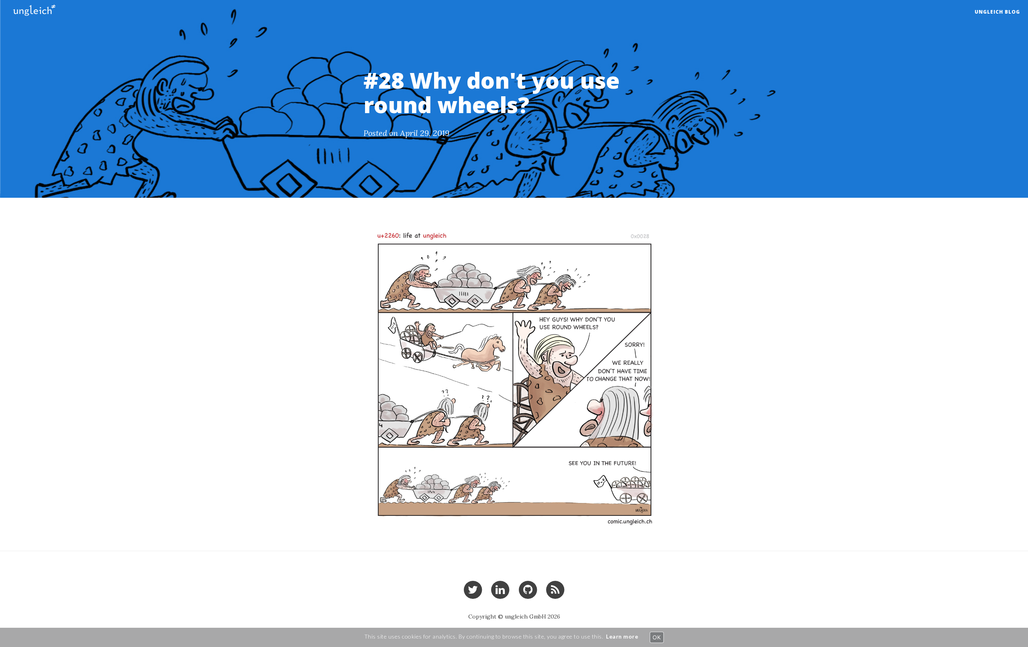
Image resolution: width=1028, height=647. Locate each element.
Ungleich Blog (997, 11)
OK (657, 637)
